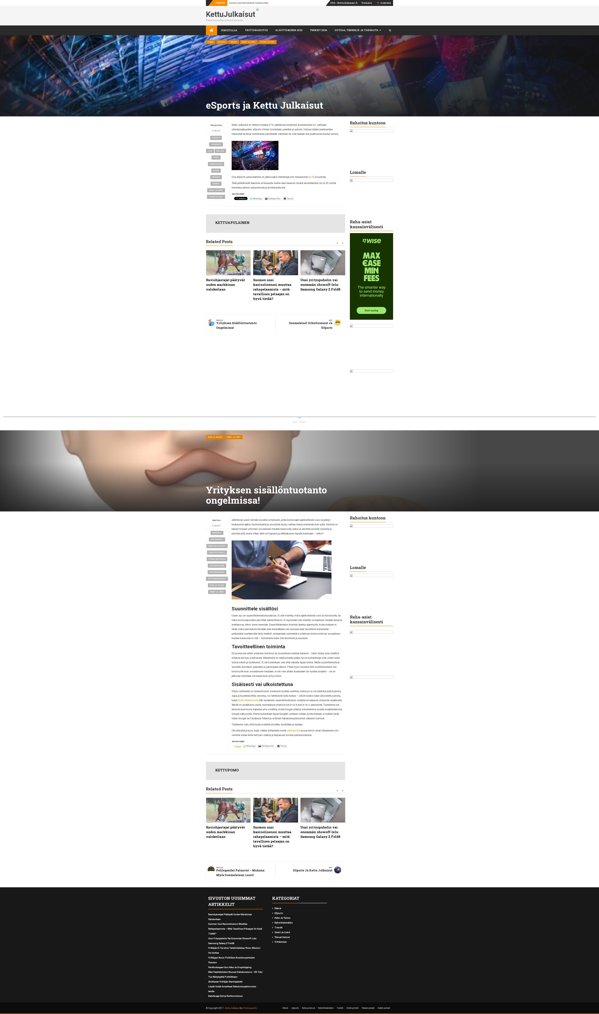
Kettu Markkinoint (248, 700)
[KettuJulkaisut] (211, 30)
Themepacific (250, 1008)
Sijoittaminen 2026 (288, 30)
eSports (222, 42)
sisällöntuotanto (217, 546)
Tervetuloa (229, 30)
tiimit (216, 157)
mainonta (217, 533)
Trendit (233, 42)
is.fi (311, 177)
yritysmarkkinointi (217, 579)
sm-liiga (220, 151)
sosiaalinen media (217, 559)
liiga (210, 151)
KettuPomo (216, 520)
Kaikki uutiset (384, 1008)
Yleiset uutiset (267, 42)
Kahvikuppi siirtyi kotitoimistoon (225, 996)
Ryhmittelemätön (284, 922)
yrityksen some (217, 566)
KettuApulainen (216, 125)
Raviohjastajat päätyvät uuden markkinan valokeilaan (225, 284)
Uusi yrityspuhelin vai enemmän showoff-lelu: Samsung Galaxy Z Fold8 (261, 3)
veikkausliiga (216, 164)
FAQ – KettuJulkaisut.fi (344, 2)
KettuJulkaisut (230, 14)
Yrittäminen (281, 942)
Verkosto (366, 2)
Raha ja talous (215, 437)
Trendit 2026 (318, 30)
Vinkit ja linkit (249, 42)
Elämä (211, 42)
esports (216, 138)
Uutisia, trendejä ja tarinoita (356, 30)
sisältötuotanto (217, 553)
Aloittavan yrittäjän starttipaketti (225, 981)
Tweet (237, 746)
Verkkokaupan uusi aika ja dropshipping (229, 967)
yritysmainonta (216, 572)
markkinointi (217, 539)
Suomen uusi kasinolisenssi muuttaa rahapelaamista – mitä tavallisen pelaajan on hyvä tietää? (272, 289)
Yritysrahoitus (256, 30)
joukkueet (216, 144)
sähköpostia (294, 730)
